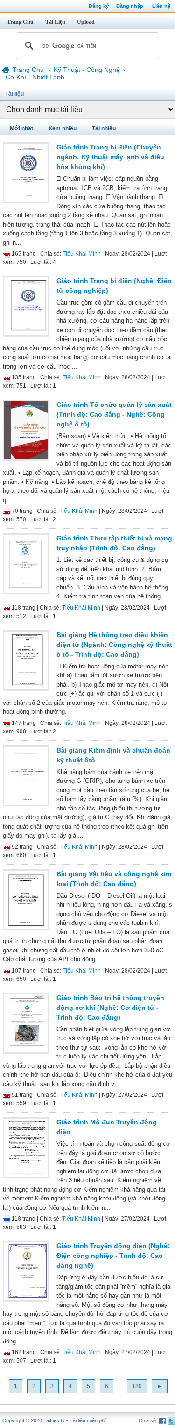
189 (137, 1386)
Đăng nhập (129, 6)
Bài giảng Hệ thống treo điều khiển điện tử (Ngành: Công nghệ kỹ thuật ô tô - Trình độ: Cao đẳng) (114, 644)
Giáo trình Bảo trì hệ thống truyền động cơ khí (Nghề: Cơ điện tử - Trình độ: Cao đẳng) (110, 1007)
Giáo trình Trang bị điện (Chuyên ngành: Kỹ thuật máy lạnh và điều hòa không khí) (110, 156)
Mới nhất (21, 128)
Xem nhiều (63, 128)
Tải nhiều (104, 128)
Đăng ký (99, 6)
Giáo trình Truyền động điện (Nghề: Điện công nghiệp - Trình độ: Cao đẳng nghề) (113, 1255)
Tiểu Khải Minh (82, 253)
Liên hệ (161, 6)
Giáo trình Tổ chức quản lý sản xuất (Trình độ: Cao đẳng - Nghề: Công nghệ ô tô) (114, 414)
